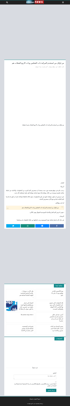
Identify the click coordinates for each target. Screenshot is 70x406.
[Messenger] (42, 226)
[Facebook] (57, 226)
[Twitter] (13, 226)
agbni (59, 66)
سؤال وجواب (51, 66)
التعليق (54, 373)
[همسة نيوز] (35, 2)
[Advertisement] (35, 31)
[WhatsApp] (28, 226)
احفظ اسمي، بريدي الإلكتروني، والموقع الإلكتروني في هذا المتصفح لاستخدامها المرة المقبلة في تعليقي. (35, 384)
